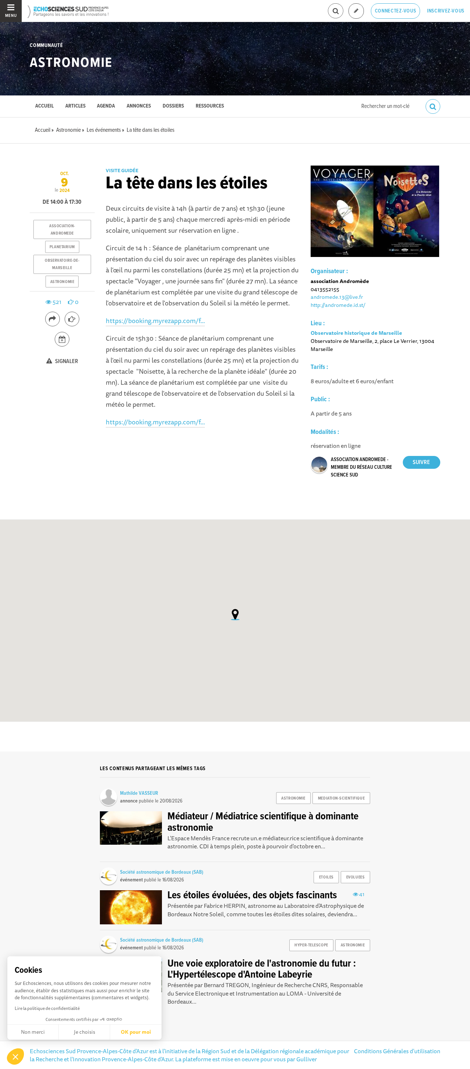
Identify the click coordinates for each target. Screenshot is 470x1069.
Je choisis (84, 1032)
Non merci (33, 1032)
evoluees (355, 877)
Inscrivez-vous (445, 11)
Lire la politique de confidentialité (47, 1008)
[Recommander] (72, 319)
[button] (15, 1056)
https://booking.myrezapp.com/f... (155, 320)
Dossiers (173, 106)
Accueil (44, 106)
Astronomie (71, 63)
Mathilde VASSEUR (139, 793)
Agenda (106, 106)
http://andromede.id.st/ (338, 305)
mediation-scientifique (341, 798)
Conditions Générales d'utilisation (397, 1051)
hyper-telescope (311, 945)
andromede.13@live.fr (337, 297)
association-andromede (62, 230)
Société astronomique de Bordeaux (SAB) (161, 872)
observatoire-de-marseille (62, 264)
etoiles (326, 877)
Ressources (210, 106)
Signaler (66, 361)
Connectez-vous (395, 11)
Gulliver (306, 1059)
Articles (75, 106)
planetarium (62, 247)
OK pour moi (136, 1032)
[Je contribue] (356, 11)
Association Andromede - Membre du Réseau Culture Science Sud (361, 467)
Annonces (139, 106)
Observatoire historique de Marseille (356, 333)
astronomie (62, 282)
